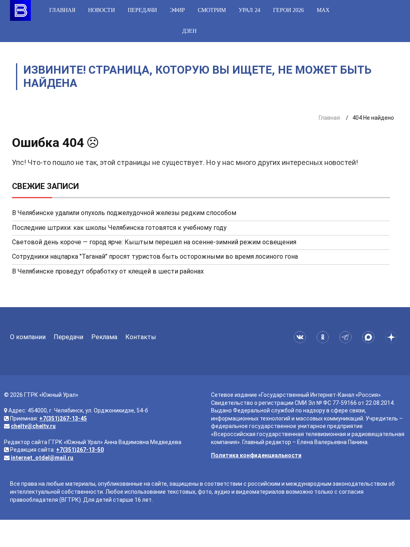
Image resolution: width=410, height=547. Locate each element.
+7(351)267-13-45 (63, 418)
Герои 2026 (288, 10)
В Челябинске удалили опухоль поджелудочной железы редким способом (124, 213)
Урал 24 (249, 10)
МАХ (323, 10)
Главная (62, 10)
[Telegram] (347, 337)
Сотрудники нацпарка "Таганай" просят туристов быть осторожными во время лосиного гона (155, 256)
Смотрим (212, 10)
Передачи (142, 10)
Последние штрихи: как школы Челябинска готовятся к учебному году (119, 227)
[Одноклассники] (324, 337)
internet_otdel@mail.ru (42, 457)
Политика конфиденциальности (256, 455)
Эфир (177, 10)
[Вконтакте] (301, 337)
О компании (28, 337)
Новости (101, 10)
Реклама (104, 337)
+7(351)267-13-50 (80, 449)
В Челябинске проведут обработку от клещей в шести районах (108, 271)
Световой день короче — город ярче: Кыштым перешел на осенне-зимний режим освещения (154, 242)
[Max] (369, 337)
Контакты (140, 337)
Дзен (189, 31)
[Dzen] (392, 337)
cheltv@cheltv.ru (33, 426)
